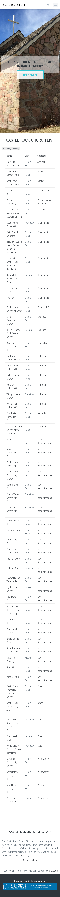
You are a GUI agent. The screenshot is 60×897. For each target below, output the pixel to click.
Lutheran (41, 355)
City (27, 155)
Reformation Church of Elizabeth (12, 802)
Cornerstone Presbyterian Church (12, 775)
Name (9, 155)
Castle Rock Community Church (12, 475)
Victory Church (13, 676)
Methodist (42, 413)
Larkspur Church (14, 568)
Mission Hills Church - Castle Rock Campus (13, 610)
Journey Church (14, 558)
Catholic (41, 209)
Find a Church (30, 75)
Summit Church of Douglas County (13, 279)
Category (41, 155)
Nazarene (41, 426)
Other (40, 686)
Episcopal (42, 316)
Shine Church (12, 667)
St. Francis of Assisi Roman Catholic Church (14, 213)
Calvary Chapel (44, 190)
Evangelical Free (45, 343)
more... (24, 855)
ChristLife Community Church (11, 511)
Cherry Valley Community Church (12, 498)
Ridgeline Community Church (11, 347)
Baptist (40, 171)
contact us (52, 870)
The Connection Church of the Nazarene (14, 430)
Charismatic (43, 222)
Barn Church (12, 439)
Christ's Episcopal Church (11, 320)
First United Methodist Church (11, 417)
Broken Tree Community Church (12, 453)
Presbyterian (43, 758)
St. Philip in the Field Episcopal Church (13, 333)
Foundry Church (14, 530)
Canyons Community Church (11, 762)
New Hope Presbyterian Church (12, 789)
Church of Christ (45, 307)
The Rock (10, 297)
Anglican (41, 161)
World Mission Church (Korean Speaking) (13, 749)
